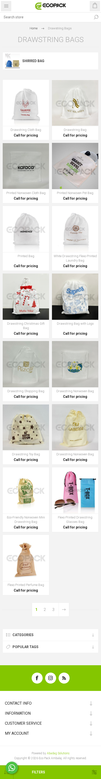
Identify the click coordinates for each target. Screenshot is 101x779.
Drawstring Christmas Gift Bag (26, 326)
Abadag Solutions (58, 753)
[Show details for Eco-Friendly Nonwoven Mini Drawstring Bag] (26, 490)
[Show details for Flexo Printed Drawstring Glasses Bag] (75, 490)
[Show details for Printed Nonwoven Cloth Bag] (26, 166)
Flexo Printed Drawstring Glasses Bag (75, 520)
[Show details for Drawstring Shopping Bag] (26, 364)
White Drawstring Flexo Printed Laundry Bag (75, 258)
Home (34, 28)
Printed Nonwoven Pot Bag (75, 193)
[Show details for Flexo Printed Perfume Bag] (26, 558)
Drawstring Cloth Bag (26, 130)
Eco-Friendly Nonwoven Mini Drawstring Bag (26, 520)
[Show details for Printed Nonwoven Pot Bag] (75, 166)
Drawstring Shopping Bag (25, 391)
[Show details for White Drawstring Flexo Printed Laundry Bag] (75, 229)
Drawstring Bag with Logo (75, 323)
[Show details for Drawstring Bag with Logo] (75, 297)
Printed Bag (26, 256)
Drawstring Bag (75, 130)
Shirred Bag (33, 61)
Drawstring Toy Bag (26, 454)
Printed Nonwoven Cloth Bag (26, 193)
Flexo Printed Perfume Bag (26, 585)
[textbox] (45, 17)
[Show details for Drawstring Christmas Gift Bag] (26, 297)
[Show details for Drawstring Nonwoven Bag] (75, 364)
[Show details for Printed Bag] (26, 229)
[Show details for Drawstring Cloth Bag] (26, 103)
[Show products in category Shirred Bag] (12, 61)
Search (96, 17)
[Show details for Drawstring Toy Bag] (26, 427)
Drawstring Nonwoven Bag (75, 391)
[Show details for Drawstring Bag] (75, 103)
